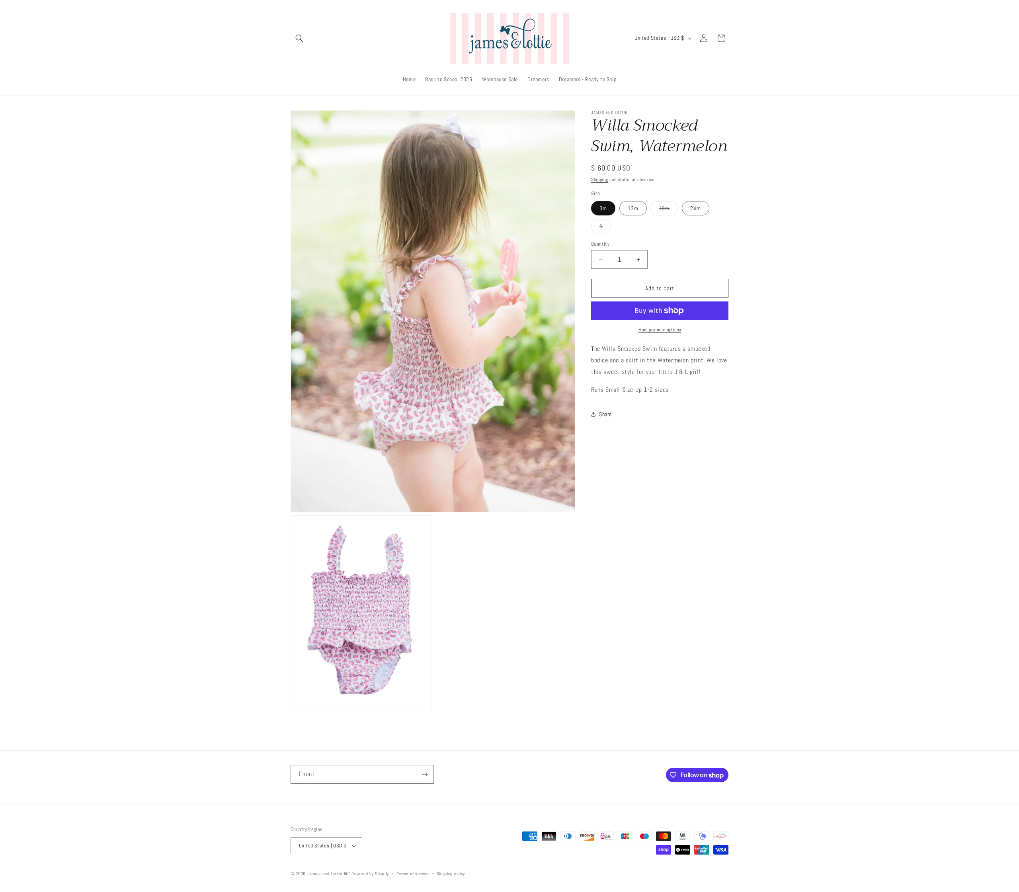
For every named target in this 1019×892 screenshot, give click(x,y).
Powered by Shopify (370, 873)
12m (633, 208)
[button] (299, 38)
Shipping (599, 179)
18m (668, 209)
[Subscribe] (424, 774)
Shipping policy (451, 873)
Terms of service (413, 873)
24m (695, 208)
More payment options (659, 330)
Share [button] (605, 414)
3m (603, 208)
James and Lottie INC (329, 873)
